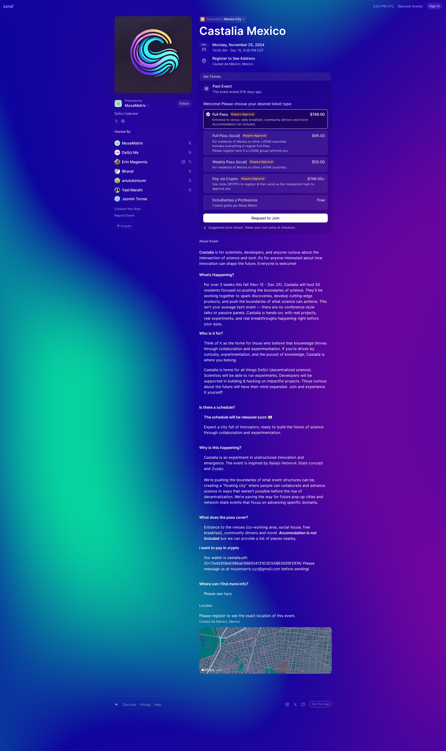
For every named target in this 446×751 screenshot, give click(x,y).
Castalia (206, 252)
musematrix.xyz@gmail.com (255, 568)
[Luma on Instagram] (287, 704)
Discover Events (410, 6)
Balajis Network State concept (296, 463)
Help (157, 705)
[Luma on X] (295, 704)
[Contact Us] (303, 704)
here (228, 593)
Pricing (145, 705)
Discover (129, 705)
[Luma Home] (9, 6)
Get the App (320, 704)
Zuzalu (217, 468)
